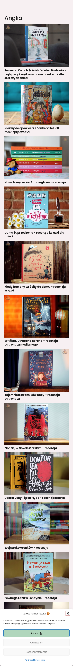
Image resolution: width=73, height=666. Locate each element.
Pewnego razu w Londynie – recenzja (30, 598)
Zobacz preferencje (36, 651)
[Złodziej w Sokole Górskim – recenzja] (36, 424)
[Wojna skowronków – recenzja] (36, 523)
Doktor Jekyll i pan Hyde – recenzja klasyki (35, 498)
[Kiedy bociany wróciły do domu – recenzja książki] (36, 262)
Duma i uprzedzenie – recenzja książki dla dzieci (34, 234)
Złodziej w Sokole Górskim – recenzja (30, 448)
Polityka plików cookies (35, 660)
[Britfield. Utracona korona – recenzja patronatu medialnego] (36, 316)
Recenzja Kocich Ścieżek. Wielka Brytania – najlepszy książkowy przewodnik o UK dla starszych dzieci (35, 74)
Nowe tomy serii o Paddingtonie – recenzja (35, 182)
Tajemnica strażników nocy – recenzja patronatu (32, 397)
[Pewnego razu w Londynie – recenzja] (36, 573)
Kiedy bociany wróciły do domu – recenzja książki (35, 288)
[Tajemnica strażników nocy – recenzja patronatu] (36, 370)
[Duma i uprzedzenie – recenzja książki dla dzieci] (36, 208)
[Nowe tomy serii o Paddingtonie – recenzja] (36, 157)
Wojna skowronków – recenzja (26, 548)
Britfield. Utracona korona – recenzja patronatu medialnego (31, 343)
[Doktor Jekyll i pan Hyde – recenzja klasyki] (36, 473)
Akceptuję (36, 633)
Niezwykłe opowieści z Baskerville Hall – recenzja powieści (32, 130)
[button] (68, 613)
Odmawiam (36, 642)
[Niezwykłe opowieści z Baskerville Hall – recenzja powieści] (36, 103)
